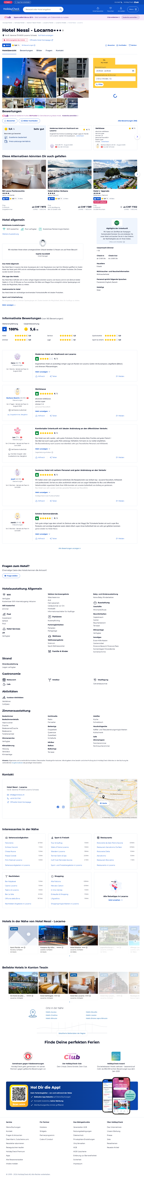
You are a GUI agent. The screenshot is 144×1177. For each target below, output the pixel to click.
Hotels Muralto (91, 1012)
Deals (7, 2)
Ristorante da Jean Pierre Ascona (110, 843)
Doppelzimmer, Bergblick (18, 414)
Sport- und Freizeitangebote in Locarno (66, 865)
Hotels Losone (91, 1015)
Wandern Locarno (58, 851)
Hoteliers (43, 1127)
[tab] (104, 61)
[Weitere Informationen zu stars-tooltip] (63, 30)
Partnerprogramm (47, 1135)
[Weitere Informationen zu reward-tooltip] (52, 452)
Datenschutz (78, 1135)
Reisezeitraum (100, 67)
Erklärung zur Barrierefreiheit (85, 1156)
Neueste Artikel (113, 1147)
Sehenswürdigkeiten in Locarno (17, 865)
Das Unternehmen (114, 1127)
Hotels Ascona (51, 1012)
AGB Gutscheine (79, 1152)
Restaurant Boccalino (105, 860)
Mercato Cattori (57, 886)
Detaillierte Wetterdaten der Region (72, 1033)
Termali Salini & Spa (58, 856)
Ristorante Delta (103, 851)
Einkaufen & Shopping (59, 894)
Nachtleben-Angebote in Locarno (18, 904)
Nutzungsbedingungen (82, 1131)
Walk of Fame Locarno (60, 847)
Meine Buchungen (13, 1127)
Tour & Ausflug (56, 843)
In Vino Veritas (56, 890)
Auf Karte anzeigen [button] (45, 35)
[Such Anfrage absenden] (60, 9)
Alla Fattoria (56, 881)
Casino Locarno (11, 886)
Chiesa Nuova (10, 851)
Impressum (77, 1164)
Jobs (109, 1139)
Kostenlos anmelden (130, 17)
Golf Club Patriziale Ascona (61, 860)
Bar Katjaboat (10, 881)
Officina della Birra (12, 899)
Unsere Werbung (113, 1131)
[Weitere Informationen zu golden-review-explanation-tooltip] (124, 242)
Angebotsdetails (17, 763)
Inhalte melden (12, 1164)
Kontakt (117, 2)
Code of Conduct (46, 1139)
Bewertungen (26, 50)
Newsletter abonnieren (15, 1143)
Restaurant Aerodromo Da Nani (109, 847)
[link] (98, 9)
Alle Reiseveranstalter (14, 1160)
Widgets (43, 1131)
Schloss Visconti (11, 847)
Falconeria (9, 843)
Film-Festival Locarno (13, 860)
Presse (109, 1135)
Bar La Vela (9, 894)
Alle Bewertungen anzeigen (69, 548)
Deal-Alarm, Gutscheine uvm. (17, 1139)
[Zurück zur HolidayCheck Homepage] (11, 9)
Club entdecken (112, 17)
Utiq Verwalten (79, 1143)
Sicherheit (77, 1160)
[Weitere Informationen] (121, 207)
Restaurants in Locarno (106, 865)
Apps (8, 1156)
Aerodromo (101, 856)
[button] (29, 78)
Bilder (39, 50)
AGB (75, 1147)
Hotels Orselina (51, 1015)
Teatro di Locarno (12, 890)
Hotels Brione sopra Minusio (96, 1018)
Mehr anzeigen (8, 305)
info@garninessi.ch (17, 795)
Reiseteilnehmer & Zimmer (105, 75)
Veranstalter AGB (80, 1127)
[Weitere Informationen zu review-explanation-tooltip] (34, 45)
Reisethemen (112, 1143)
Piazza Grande (10, 856)
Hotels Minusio (51, 1018)
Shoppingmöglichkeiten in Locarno (65, 904)
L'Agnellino (55, 899)
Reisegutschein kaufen (15, 1147)
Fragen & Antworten (14, 1135)
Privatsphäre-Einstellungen (84, 1139)
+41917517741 (15, 798)
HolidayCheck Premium (15, 1152)
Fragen (49, 50)
